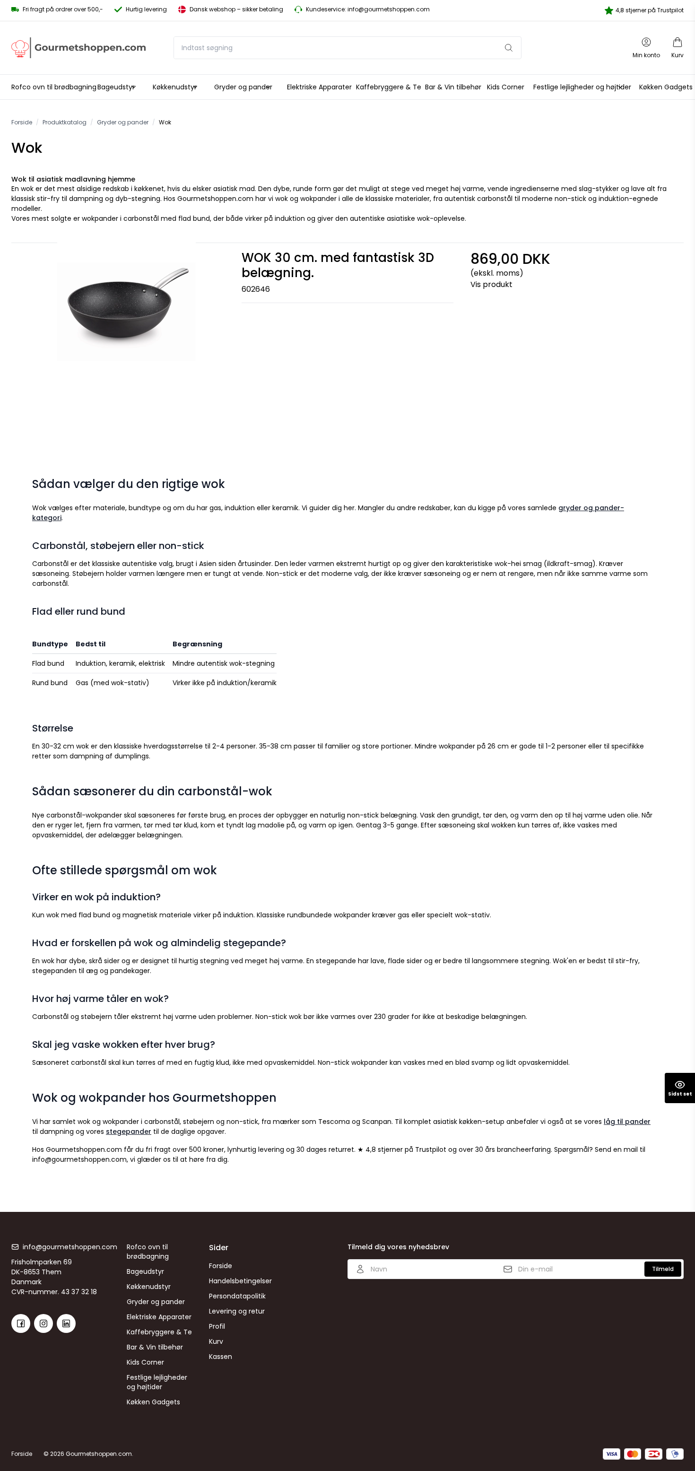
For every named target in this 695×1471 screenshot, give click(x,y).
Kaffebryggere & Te (159, 1332)
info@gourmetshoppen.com (70, 1247)
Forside (220, 1266)
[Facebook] (20, 1323)
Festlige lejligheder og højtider (157, 1382)
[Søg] (508, 48)
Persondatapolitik (237, 1296)
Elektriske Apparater (159, 1317)
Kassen (220, 1356)
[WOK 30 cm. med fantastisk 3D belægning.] (126, 348)
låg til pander (627, 1121)
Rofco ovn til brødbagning (148, 1251)
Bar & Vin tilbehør (155, 1347)
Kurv (216, 1341)
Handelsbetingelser (240, 1281)
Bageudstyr (145, 1271)
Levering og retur (237, 1311)
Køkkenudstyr (149, 1286)
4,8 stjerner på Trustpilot (650, 10)
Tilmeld (663, 1269)
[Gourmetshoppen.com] (78, 48)
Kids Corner (145, 1362)
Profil (217, 1326)
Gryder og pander (156, 1301)
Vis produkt (491, 284)
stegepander (128, 1131)
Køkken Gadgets (153, 1402)
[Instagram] (43, 1323)
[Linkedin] (66, 1323)
